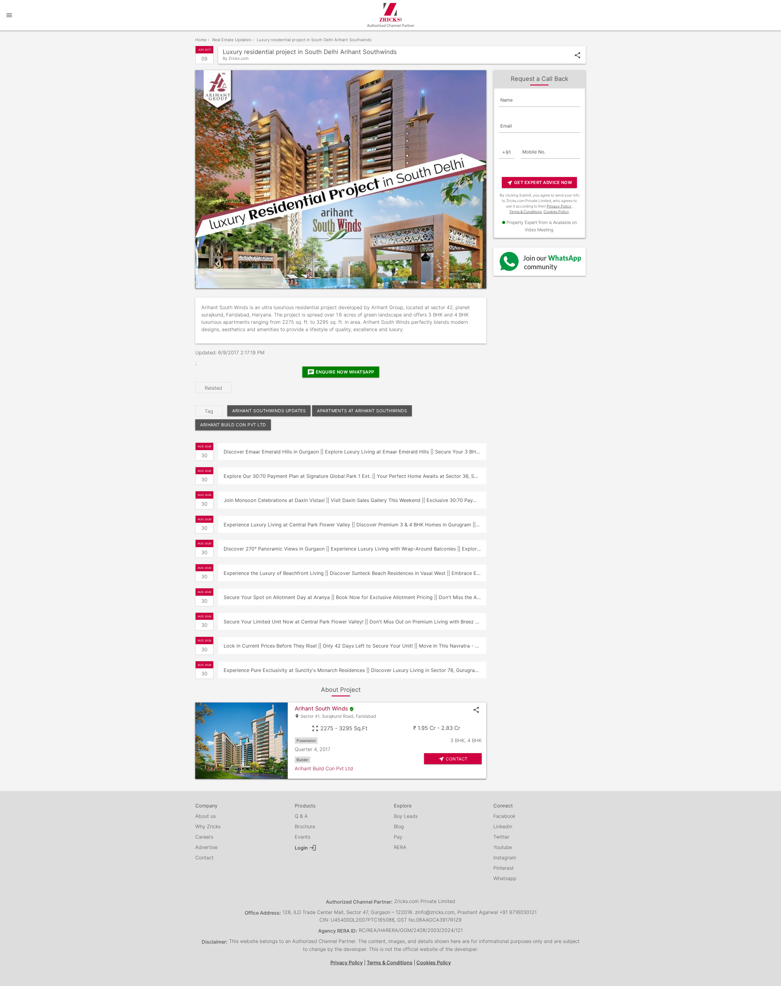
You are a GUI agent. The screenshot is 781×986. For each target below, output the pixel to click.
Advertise (206, 847)
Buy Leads (406, 816)
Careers (204, 837)
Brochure (305, 826)
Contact (204, 857)
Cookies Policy (556, 211)
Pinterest (503, 868)
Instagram (504, 857)
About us (205, 816)
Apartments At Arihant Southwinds (362, 410)
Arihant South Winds (321, 709)
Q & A (301, 816)
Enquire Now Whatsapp (340, 372)
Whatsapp (504, 878)
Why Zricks (208, 826)
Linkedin (502, 826)
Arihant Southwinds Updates (269, 410)
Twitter (501, 837)
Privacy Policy (559, 206)
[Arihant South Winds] (241, 740)
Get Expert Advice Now (539, 183)
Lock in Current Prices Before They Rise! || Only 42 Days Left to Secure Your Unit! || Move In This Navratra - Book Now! (355, 646)
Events (302, 837)
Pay (398, 837)
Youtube (502, 847)
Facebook (504, 816)
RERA (400, 847)
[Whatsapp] (539, 261)
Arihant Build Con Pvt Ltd (233, 424)
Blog (399, 826)
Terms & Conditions (525, 211)
